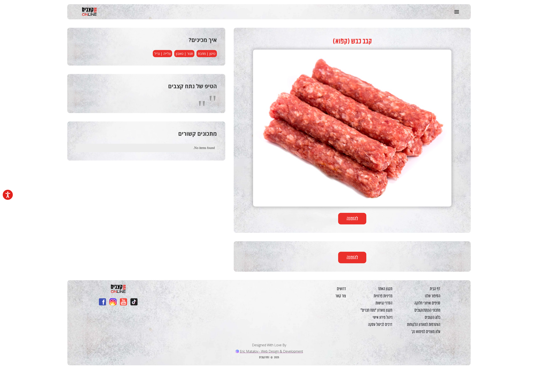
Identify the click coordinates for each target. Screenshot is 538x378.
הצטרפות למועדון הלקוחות (423, 324)
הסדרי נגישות (384, 303)
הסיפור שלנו (432, 296)
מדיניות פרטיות (383, 296)
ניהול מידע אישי (382, 317)
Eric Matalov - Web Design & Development (271, 351)
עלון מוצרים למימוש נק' (425, 331)
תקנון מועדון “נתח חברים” (376, 310)
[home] (87, 11)
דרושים (341, 288)
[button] (456, 11)
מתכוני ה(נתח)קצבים (427, 310)
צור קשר (340, 296)
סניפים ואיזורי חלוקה (427, 303)
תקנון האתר (385, 288)
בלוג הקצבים (432, 317)
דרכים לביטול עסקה (380, 324)
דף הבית (435, 288)
